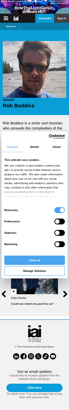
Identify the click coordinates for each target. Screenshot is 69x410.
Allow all (34, 260)
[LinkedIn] (16, 356)
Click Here (34, 387)
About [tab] (56, 146)
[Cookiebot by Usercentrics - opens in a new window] (49, 136)
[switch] (59, 221)
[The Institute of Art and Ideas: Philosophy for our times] (6, 18)
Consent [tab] (12, 146)
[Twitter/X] (38, 356)
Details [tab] (34, 146)
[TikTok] (46, 356)
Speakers (11, 26)
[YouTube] (53, 356)
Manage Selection (34, 270)
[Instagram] (31, 356)
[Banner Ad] (34, 7)
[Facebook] (23, 356)
